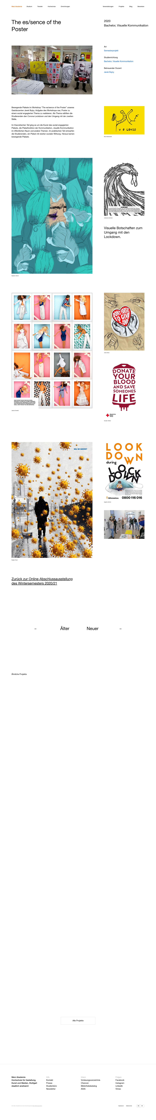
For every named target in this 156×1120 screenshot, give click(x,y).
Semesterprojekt (111, 51)
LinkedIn (119, 1086)
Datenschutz (129, 1105)
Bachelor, (108, 61)
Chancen (85, 1083)
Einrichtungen (65, 6)
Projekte (121, 6)
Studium (29, 6)
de (138, 1105)
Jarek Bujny (109, 72)
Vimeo (118, 1089)
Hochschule (52, 6)
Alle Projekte (78, 1021)
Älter (64, 629)
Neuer (92, 629)
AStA (83, 1089)
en (142, 1105)
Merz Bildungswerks (37, 1105)
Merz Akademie (17, 6)
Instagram (120, 1083)
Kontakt (49, 1080)
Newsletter (51, 1089)
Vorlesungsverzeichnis (90, 1080)
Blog (130, 6)
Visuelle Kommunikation (123, 61)
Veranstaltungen (108, 6)
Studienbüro (51, 1086)
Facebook (120, 1080)
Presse (49, 1083)
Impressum (121, 1105)
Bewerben (141, 6)
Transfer (40, 6)
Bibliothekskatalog (89, 1086)
